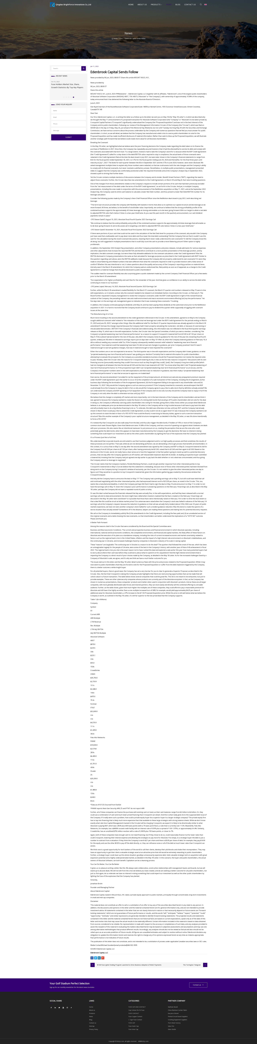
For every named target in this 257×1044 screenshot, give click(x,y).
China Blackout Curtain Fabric (177, 1010)
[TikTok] (71, 1007)
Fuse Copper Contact (135, 1016)
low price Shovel (173, 1013)
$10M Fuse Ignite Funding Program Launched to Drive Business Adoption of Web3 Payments (129, 965)
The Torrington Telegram (192, 965)
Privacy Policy (93, 1029)
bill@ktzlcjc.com (143, 1041)
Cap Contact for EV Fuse (136, 1010)
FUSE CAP (131, 1023)
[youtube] (63, 1007)
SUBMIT (68, 137)
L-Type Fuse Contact (135, 1020)
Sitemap (91, 1026)
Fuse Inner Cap (133, 1029)
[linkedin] (55, 1007)
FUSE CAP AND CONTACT (137, 1007)
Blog (177, 4)
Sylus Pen (171, 1026)
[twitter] (59, 1007)
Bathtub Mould (173, 1007)
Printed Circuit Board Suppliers (178, 1016)
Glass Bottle (172, 1029)
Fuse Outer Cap (133, 1026)
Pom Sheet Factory (174, 1023)
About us (142, 4)
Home (131, 4)
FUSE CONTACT (133, 1013)
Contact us (190, 4)
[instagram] (67, 1007)
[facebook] (51, 1007)
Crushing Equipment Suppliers (177, 1020)
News (168, 4)
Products (155, 4)
